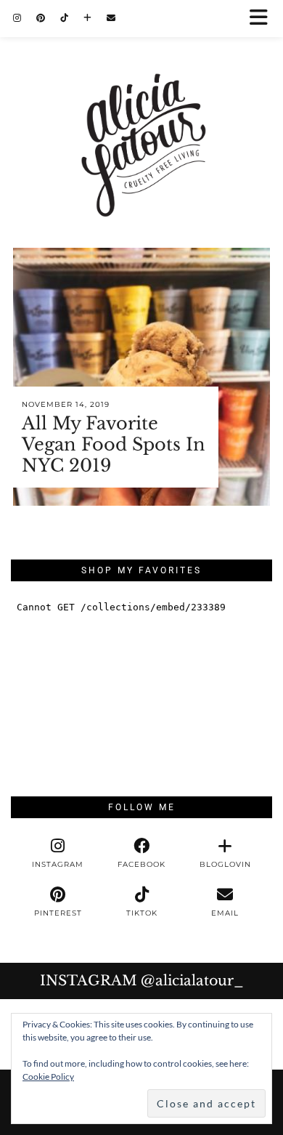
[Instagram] (17, 18)
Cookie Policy (48, 1076)
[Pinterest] (41, 18)
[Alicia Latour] (141, 112)
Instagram (142, 980)
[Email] (111, 18)
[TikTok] (64, 18)
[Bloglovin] (87, 18)
